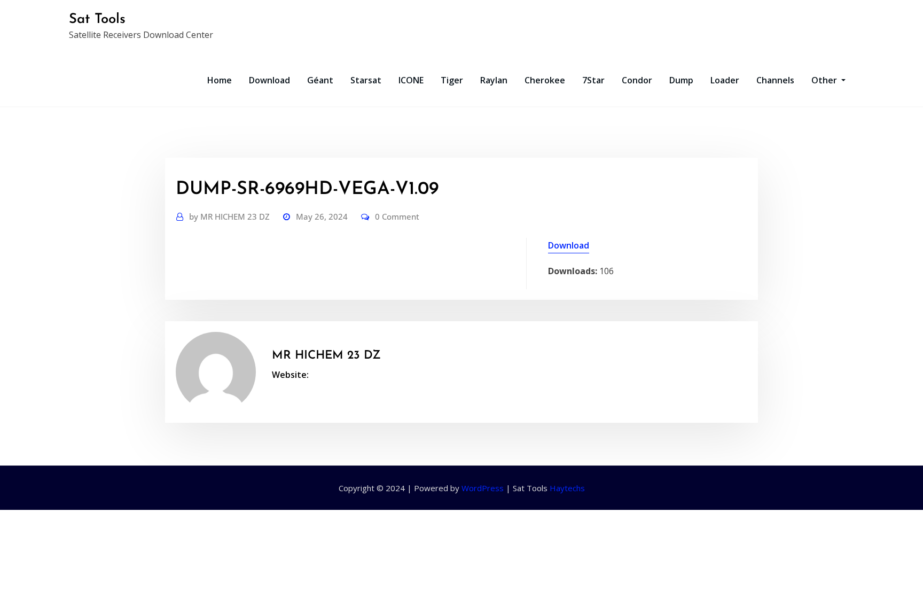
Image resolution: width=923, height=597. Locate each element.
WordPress (483, 488)
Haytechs (567, 488)
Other (825, 80)
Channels (775, 80)
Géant (320, 80)
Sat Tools (97, 19)
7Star (593, 80)
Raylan (493, 80)
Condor (637, 80)
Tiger (452, 80)
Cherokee (545, 80)
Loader (724, 80)
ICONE (411, 80)
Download (269, 80)
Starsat (365, 80)
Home (219, 80)
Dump (681, 80)
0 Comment (397, 216)
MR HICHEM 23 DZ (229, 216)
